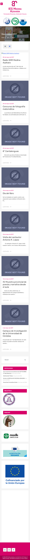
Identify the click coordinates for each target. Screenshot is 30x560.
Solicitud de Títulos (8, 376)
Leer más (6, 76)
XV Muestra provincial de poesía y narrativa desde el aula (14, 284)
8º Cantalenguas (11, 151)
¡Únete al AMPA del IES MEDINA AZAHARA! (14, 378)
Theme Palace (24, 558)
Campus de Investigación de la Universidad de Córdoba (15, 333)
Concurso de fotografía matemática (14, 107)
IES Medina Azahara (15, 10)
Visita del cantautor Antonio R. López (12, 238)
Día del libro (8, 193)
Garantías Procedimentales (10, 382)
